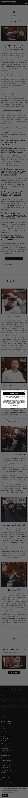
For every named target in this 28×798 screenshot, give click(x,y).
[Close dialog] (25, 392)
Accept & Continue (14, 393)
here (15, 398)
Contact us (11, 405)
